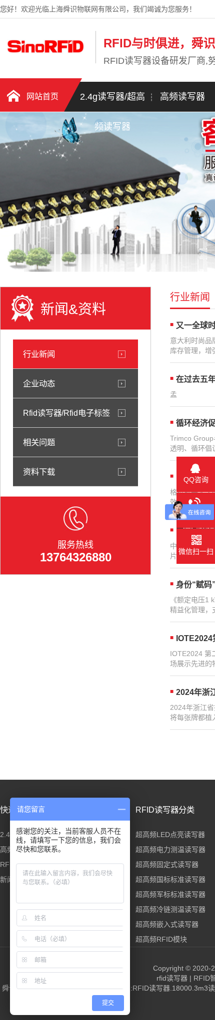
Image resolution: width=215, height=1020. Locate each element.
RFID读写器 (151, 988)
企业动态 (39, 383)
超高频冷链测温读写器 (171, 909)
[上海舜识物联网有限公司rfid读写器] (45, 61)
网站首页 (42, 96)
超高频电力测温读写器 (171, 849)
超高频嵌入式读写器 (167, 924)
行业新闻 (39, 353)
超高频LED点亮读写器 (170, 835)
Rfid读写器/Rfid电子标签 (66, 412)
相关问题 (39, 442)
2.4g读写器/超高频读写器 (112, 102)
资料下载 (39, 471)
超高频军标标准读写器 (171, 894)
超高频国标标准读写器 (171, 879)
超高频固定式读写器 (167, 864)
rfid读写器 (172, 978)
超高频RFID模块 (161, 939)
